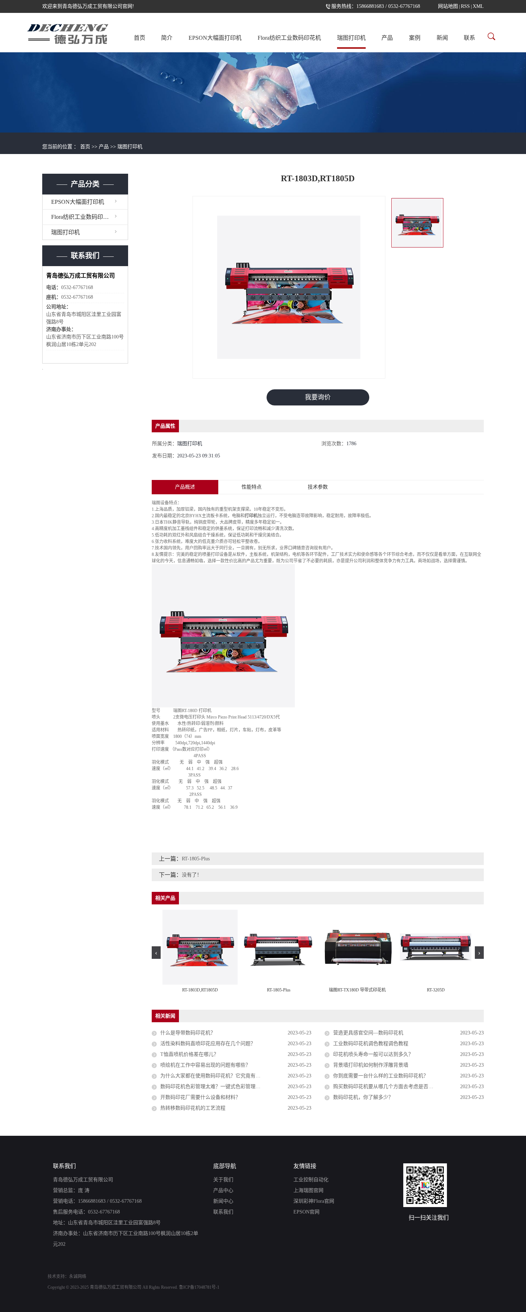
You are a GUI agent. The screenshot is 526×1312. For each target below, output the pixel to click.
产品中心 (223, 1190)
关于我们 (223, 1179)
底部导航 (224, 1166)
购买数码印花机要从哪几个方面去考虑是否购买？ (388, 1086)
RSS (465, 6)
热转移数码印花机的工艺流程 (192, 1108)
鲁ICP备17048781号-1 (199, 1287)
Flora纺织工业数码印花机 (289, 38)
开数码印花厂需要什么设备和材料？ (200, 1097)
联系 (469, 38)
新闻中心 (223, 1201)
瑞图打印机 (351, 38)
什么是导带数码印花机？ (187, 1032)
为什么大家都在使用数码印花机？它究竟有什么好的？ (220, 1075)
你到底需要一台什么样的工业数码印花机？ (380, 1075)
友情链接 (304, 1166)
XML (478, 6)
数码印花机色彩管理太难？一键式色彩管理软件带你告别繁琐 (228, 1086)
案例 (414, 38)
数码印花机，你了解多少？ (363, 1097)
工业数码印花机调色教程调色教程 (370, 1043)
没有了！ (192, 875)
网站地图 (448, 6)
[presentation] (156, 952)
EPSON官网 (306, 1212)
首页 (139, 38)
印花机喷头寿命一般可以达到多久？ (373, 1054)
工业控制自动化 (310, 1179)
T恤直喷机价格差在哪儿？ (189, 1054)
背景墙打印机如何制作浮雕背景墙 (370, 1065)
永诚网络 (77, 1276)
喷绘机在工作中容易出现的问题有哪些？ (205, 1065)
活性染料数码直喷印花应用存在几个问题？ (207, 1043)
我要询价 (318, 397)
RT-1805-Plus (196, 858)
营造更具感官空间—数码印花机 (368, 1032)
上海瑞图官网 (308, 1190)
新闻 (442, 38)
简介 (166, 38)
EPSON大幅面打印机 (215, 38)
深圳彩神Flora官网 (313, 1201)
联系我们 (64, 1166)
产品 (387, 38)
